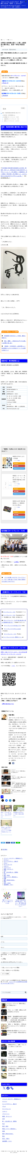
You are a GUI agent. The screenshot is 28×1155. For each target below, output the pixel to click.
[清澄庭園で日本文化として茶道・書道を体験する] (18, 808)
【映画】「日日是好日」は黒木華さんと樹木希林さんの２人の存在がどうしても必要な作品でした (14, 348)
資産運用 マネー (8, 884)
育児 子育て (7, 883)
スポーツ (6, 866)
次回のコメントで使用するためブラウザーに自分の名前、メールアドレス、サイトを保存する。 (13, 954)
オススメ (6, 860)
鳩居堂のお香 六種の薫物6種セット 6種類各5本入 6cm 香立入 (19, 503)
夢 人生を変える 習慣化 (11, 872)
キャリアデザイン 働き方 (11, 861)
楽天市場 (16, 465)
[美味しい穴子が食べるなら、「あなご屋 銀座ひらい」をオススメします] (6, 808)
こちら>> (5, 95)
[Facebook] (13, 763)
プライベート (7, 867)
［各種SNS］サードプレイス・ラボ (11, 119)
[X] (10, 763)
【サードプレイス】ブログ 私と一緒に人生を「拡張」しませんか (13, 2)
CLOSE (22, 108)
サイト (2, 947)
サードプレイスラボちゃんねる (12, 628)
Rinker (19, 460)
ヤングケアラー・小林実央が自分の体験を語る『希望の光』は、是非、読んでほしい (17, 1068)
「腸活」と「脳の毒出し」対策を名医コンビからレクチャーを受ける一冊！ (18, 792)
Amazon (16, 463)
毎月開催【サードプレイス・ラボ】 (11, 117)
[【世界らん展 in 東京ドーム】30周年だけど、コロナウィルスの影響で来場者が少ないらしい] (6, 823)
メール (2, 942)
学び (5, 873)
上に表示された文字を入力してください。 (12, 962)
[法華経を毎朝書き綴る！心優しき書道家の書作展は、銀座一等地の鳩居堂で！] (13, 843)
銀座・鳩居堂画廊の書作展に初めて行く (11, 112)
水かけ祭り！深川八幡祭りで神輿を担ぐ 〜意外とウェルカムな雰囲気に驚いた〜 (17, 1061)
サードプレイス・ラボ (9, 612)
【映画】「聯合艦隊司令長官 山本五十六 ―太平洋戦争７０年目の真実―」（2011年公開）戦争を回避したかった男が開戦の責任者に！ (18, 785)
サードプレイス (8, 864)
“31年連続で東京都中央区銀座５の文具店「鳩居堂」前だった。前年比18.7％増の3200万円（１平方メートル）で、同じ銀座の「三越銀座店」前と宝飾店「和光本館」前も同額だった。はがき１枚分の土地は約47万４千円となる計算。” (14, 172)
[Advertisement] (14, 23)
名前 (2, 936)
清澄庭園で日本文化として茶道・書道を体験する (18, 814)
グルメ (5, 863)
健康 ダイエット (8, 869)
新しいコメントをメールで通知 (11, 967)
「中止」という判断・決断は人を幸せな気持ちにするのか (18, 778)
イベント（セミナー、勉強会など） (13, 858)
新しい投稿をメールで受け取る (11, 970)
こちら (16, 562)
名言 (5, 870)
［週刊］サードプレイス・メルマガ (11, 120)
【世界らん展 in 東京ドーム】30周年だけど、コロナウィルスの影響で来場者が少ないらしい (6, 830)
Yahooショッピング (19, 468)
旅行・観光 (7, 875)
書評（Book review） (9, 880)
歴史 (5, 881)
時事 (5, 878)
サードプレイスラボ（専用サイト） (12, 637)
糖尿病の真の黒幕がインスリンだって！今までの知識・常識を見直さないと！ (16, 1032)
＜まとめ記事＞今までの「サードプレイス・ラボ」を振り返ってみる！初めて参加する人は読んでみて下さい (14, 579)
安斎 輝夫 (4, 849)
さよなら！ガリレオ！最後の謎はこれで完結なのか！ (18, 772)
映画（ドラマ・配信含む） (11, 877)
